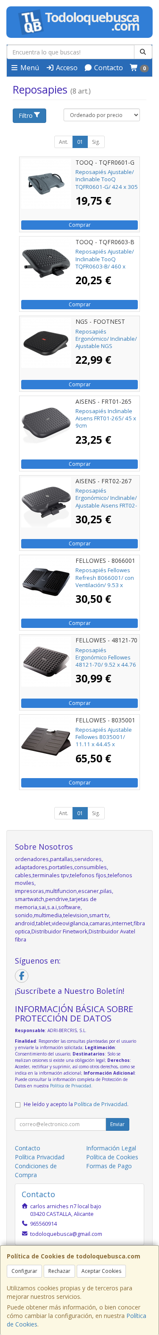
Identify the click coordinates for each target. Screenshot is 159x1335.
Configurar (24, 1271)
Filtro (26, 115)
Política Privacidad (39, 1157)
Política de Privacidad (70, 1086)
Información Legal (111, 1148)
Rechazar (59, 1271)
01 (80, 141)
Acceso (66, 67)
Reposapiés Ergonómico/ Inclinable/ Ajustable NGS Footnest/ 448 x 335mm (106, 346)
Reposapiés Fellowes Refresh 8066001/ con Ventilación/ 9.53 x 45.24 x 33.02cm (104, 581)
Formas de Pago (109, 1166)
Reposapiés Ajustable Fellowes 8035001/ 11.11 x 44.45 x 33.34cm (103, 741)
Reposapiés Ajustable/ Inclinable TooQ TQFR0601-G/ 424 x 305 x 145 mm (106, 183)
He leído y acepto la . (76, 1104)
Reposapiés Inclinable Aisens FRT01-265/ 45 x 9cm (105, 418)
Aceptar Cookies (101, 1271)
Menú (29, 67)
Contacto (107, 67)
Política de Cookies (112, 1157)
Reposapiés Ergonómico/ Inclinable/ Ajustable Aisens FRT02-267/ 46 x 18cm (106, 501)
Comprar (80, 224)
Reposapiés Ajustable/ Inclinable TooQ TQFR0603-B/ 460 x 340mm (104, 262)
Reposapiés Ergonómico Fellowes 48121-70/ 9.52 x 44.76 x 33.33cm (105, 661)
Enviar (117, 1124)
